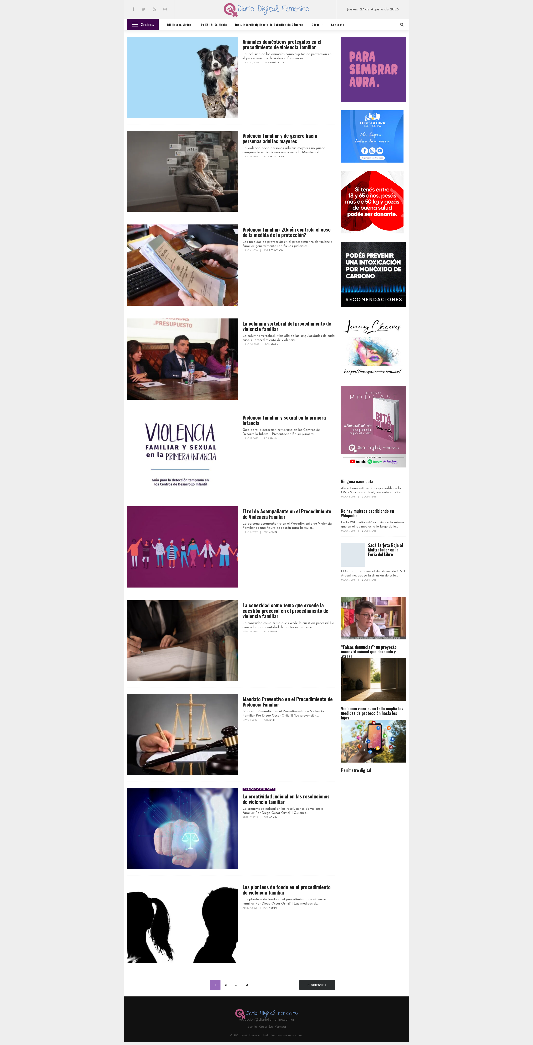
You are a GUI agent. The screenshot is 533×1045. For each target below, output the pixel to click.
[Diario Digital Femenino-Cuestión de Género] (266, 11)
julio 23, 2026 (251, 63)
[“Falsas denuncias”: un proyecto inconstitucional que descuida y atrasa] (373, 618)
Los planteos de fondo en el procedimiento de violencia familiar (287, 889)
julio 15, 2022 (251, 438)
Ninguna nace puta (357, 481)
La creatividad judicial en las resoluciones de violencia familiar (286, 798)
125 (246, 984)
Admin (274, 344)
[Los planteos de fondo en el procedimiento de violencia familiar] (182, 922)
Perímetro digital (356, 770)
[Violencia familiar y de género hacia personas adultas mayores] (182, 171)
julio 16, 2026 (251, 157)
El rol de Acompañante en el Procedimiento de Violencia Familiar (287, 513)
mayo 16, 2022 (251, 632)
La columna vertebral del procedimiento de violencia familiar (287, 326)
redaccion (277, 63)
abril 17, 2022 (250, 817)
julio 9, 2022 (250, 532)
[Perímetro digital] (373, 741)
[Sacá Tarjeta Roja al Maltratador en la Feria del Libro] (353, 555)
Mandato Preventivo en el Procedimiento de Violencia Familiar (288, 701)
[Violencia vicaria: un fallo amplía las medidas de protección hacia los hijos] (373, 679)
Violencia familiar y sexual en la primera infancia (284, 419)
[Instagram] (165, 10)
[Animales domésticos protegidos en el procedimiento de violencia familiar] (182, 77)
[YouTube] (154, 10)
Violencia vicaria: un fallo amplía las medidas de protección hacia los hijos (372, 713)
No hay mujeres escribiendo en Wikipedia (367, 513)
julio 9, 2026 (250, 250)
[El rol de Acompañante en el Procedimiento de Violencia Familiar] (182, 547)
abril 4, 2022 (250, 908)
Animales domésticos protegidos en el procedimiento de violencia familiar (282, 44)
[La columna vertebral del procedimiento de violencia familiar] (182, 359)
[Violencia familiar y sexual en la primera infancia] (182, 453)
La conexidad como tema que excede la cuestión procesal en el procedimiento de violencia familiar (285, 610)
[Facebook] (133, 10)
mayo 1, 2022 (250, 720)
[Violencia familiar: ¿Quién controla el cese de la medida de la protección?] (182, 265)
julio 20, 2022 (251, 344)
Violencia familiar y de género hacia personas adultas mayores (280, 138)
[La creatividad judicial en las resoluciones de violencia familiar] (182, 828)
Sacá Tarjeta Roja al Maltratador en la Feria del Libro (385, 549)
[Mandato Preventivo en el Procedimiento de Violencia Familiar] (182, 734)
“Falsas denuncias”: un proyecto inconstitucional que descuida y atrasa (369, 651)
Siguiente (316, 985)
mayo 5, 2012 (348, 531)
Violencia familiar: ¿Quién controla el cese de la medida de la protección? (287, 232)
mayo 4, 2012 (348, 497)
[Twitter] (143, 10)
